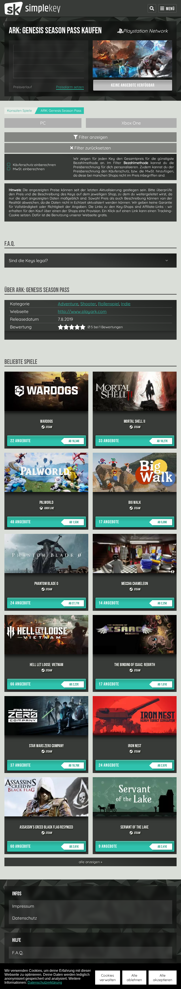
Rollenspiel (108, 303)
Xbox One (131, 123)
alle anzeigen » (90, 862)
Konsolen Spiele (19, 110)
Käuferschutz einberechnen (34, 165)
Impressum (23, 906)
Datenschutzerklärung (45, 982)
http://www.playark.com (82, 311)
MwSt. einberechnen (28, 169)
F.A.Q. (17, 952)
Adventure (68, 303)
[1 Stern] (60, 327)
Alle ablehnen (134, 977)
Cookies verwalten (108, 977)
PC (43, 123)
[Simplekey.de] (32, 8)
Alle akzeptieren (162, 977)
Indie (125, 303)
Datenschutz (24, 918)
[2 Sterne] (63, 327)
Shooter (88, 303)
